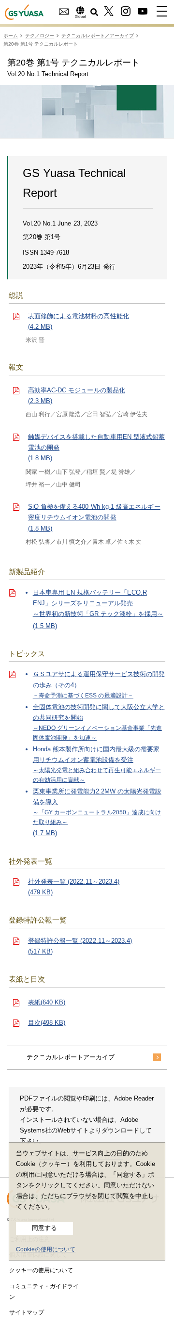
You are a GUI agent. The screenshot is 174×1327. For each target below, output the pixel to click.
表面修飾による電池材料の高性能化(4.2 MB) (78, 321)
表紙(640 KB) (47, 1002)
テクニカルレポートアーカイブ (71, 1057)
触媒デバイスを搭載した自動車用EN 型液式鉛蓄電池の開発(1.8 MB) (96, 447)
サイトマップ (26, 1312)
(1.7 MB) (99, 753)
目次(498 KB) (47, 1022)
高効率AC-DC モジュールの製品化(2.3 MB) (76, 396)
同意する (44, 1227)
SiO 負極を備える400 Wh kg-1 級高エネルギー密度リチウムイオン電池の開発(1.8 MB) (94, 517)
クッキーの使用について (41, 1270)
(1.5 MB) (98, 609)
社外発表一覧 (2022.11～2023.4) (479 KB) (74, 887)
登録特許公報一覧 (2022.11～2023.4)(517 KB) (80, 946)
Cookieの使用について (45, 1249)
